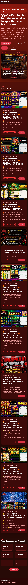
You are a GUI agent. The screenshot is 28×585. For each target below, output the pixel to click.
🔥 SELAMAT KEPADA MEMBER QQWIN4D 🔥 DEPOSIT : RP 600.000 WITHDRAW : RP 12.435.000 (13, 161)
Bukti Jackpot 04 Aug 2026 (9, 396)
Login (4, 48)
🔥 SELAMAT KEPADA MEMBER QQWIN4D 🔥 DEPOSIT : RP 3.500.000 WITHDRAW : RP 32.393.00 (12, 334)
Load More (14, 569)
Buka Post (21, 132)
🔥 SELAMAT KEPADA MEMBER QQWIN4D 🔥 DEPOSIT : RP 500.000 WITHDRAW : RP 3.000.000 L (13, 424)
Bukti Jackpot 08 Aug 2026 (9, 351)
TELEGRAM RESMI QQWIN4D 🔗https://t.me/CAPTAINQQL (14, 251)
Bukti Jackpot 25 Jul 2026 (9, 442)
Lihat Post (6, 43)
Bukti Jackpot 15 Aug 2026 (9, 260)
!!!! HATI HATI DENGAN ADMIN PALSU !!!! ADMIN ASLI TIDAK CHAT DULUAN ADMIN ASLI (13, 380)
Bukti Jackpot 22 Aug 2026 (9, 132)
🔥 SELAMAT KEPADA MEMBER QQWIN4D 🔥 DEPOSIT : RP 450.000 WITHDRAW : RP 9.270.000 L (13, 115)
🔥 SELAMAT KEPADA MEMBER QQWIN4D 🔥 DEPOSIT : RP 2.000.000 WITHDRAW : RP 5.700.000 (12, 207)
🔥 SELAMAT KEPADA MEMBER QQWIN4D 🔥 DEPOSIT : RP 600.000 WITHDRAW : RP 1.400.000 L (13, 470)
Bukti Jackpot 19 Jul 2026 (9, 530)
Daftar (13, 48)
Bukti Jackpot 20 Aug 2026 (9, 178)
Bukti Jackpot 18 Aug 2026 (9, 224)
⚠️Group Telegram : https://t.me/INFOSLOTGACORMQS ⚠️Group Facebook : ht (14, 515)
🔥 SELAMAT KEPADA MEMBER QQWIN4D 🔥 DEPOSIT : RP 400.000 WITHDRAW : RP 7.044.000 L (13, 288)
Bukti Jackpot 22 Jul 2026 (9, 487)
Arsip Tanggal (18, 43)
